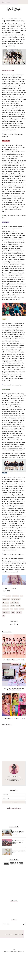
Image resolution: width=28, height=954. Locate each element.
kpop (16, 602)
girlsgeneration (15, 599)
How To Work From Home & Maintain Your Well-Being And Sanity (18, 833)
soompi (21, 609)
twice (13, 612)
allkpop (4, 18)
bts (21, 595)
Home (14, 949)
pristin (18, 605)
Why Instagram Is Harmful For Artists (14, 718)
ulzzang (19, 612)
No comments (14, 621)
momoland (5, 605)
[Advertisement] (14, 882)
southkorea (6, 612)
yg (3, 615)
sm (11, 609)
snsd (16, 609)
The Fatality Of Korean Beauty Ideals (14, 659)
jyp (12, 602)
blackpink (15, 595)
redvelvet (5, 609)
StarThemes (21, 951)
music (12, 605)
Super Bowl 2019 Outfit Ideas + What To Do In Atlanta (17, 842)
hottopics (5, 602)
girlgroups (6, 599)
